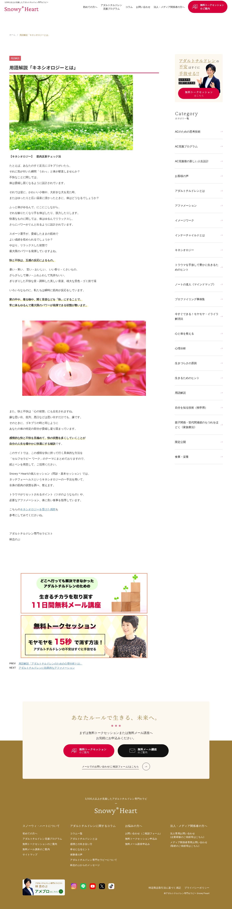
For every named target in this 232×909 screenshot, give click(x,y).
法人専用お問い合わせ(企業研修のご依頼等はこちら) (187, 835)
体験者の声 (76, 854)
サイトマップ (30, 854)
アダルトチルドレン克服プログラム (111, 7)
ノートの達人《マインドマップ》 (195, 284)
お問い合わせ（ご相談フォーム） (143, 833)
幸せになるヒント (80, 849)
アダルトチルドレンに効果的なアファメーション (47, 667)
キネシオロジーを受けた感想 (38, 509)
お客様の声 (182, 176)
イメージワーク (184, 220)
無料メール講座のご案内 (36, 849)
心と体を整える (184, 333)
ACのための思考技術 (187, 131)
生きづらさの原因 (186, 363)
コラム (129, 6)
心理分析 (180, 348)
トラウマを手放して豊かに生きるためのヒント (196, 267)
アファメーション (186, 205)
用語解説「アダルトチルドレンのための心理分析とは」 (50, 663)
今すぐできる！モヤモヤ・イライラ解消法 (196, 316)
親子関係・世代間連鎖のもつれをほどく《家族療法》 (196, 425)
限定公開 (180, 442)
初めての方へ (90, 6)
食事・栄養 (182, 456)
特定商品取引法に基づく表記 (165, 887)
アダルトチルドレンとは (190, 190)
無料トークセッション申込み (141, 838)
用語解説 (180, 392)
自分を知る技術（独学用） (191, 407)
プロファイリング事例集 (190, 299)
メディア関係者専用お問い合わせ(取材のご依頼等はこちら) (188, 844)
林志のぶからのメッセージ (85, 865)
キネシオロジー (184, 250)
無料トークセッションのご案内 (212, 6)
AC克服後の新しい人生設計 (192, 161)
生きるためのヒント (187, 378)
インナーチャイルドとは (190, 235)
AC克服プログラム (186, 146)
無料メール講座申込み (137, 843)
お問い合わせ (143, 6)
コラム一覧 (76, 833)
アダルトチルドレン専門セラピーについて (93, 859)
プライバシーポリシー (196, 887)
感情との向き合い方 (81, 843)
